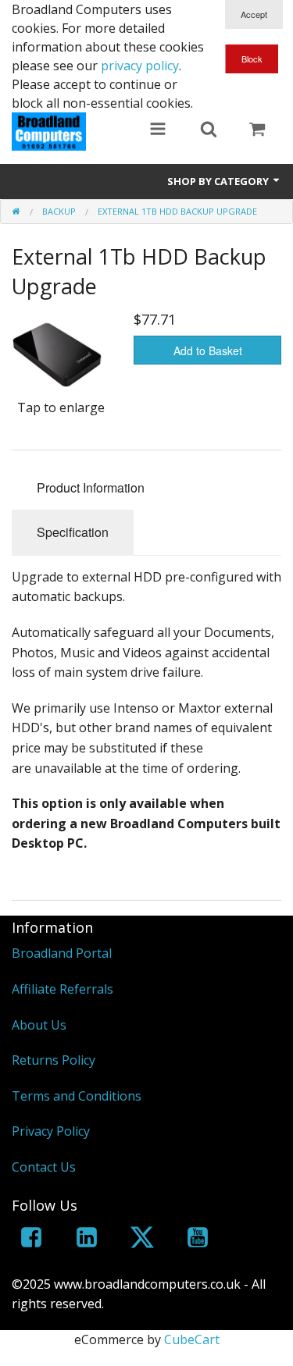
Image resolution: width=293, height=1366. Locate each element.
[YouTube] (197, 1240)
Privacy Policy (51, 1131)
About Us (39, 1024)
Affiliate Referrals (62, 989)
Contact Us (44, 1167)
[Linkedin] (86, 1240)
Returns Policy (53, 1060)
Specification (73, 532)
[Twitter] (142, 1240)
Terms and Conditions (76, 1096)
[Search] (208, 130)
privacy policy (140, 65)
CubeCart (192, 1339)
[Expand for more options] (158, 130)
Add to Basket (207, 350)
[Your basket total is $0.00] (257, 130)
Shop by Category (219, 181)
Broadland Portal (62, 953)
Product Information (91, 487)
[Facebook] (31, 1240)
